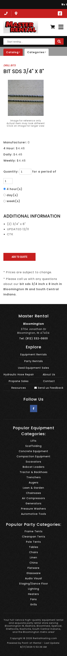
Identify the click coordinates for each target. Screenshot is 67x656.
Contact (49, 381)
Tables (33, 547)
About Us (49, 374)
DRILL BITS (9, 65)
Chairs (33, 552)
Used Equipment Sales (33, 368)
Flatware (33, 568)
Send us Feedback (50, 388)
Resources (18, 388)
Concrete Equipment (33, 451)
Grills (33, 604)
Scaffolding (33, 446)
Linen (33, 557)
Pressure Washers (33, 508)
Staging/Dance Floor (33, 583)
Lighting (33, 589)
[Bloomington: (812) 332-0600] (5, 13)
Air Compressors (33, 498)
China (33, 562)
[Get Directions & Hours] (16, 13)
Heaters (33, 594)
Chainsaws (33, 493)
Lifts (33, 441)
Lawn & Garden (33, 488)
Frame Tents (34, 531)
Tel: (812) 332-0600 (33, 338)
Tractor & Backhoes (34, 472)
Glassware (33, 573)
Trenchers (33, 477)
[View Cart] (52, 27)
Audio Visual (33, 578)
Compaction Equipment (33, 456)
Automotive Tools (33, 514)
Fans (33, 599)
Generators (33, 503)
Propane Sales (19, 381)
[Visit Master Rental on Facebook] (60, 13)
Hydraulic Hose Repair (19, 374)
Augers (33, 482)
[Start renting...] (59, 41)
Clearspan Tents (33, 536)
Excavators (33, 461)
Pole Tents (33, 542)
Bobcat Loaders (33, 467)
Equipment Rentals (33, 354)
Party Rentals (33, 361)
